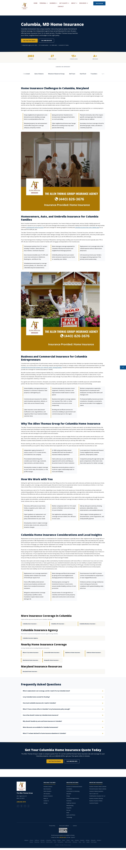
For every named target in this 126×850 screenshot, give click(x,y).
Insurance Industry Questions (96, 791)
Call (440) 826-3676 (46, 40)
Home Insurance (47, 791)
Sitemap (45, 803)
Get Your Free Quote (29, 40)
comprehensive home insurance (34, 227)
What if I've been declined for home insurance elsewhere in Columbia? (44, 733)
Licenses (75, 825)
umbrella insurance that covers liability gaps (87, 227)
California (37, 840)
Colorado (42, 840)
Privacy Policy (52, 825)
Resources (82, 3)
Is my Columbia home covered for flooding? (36, 697)
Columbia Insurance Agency (31, 638)
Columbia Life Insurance (58, 623)
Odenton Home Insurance (94, 652)
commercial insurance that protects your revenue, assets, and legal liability (41, 367)
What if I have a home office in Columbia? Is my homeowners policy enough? (46, 709)
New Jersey (36, 842)
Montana (99, 840)
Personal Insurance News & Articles (97, 789)
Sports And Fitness (70, 815)
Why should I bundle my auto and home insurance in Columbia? (42, 721)
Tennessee (75, 842)
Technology (69, 817)
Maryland (82, 840)
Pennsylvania (60, 842)
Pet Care (68, 810)
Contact (61, 6)
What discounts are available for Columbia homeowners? (40, 727)
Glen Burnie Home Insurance (31, 660)
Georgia (59, 840)
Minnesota (93, 840)
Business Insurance (48, 796)
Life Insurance (47, 793)
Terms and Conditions (64, 825)
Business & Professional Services (74, 786)
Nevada (31, 842)
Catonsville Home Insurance (52, 652)
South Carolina (68, 842)
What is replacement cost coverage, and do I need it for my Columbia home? (46, 691)
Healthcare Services (71, 803)
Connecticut (48, 840)
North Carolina (49, 842)
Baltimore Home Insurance (73, 652)
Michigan (87, 840)
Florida (54, 840)
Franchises (68, 800)
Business (53, 3)
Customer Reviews (93, 803)
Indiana (68, 840)
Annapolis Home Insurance (52, 660)
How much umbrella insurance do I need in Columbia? (39, 703)
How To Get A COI (93, 793)
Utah (84, 842)
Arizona (31, 840)
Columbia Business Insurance (88, 623)
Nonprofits (69, 808)
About (73, 3)
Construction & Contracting (72, 791)
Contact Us (46, 800)
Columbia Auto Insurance (30, 623)
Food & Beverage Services (72, 798)
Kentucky (77, 840)
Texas (80, 842)
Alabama (26, 840)
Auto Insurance (47, 789)
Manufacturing (69, 805)
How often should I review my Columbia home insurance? (40, 715)
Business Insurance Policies (95, 800)
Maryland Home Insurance (30, 671)
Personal (43, 3)
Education (68, 793)
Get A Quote (63, 3)
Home (35, 3)
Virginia (87, 842)
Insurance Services (48, 786)
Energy (68, 796)
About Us (46, 798)
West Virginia (93, 842)
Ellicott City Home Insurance (30, 653)
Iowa (72, 840)
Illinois (63, 840)
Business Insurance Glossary (96, 798)
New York (43, 842)
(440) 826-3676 (21, 802)
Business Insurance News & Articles (97, 786)
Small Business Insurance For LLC (97, 796)
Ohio (55, 842)
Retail (67, 812)
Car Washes (69, 789)
